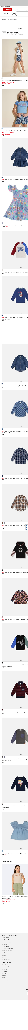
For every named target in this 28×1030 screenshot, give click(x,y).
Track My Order (6, 937)
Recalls (4, 953)
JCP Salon (4, 971)
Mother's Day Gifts (13, 931)
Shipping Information (7, 948)
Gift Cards (4, 955)
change (21, 34)
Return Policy (5, 946)
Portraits (4, 973)
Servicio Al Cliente (6, 959)
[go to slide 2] (21, 126)
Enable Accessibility (5, 6)
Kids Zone (4, 978)
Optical (4, 975)
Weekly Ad (4, 969)
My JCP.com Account (7, 940)
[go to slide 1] (20, 126)
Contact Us (4, 944)
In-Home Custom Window (8, 980)
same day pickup (12, 32)
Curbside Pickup (6, 967)
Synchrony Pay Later (7, 950)
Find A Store (5, 964)
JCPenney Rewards (7, 942)
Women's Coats (21, 931)
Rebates (4, 957)
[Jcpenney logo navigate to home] (7, 9)
